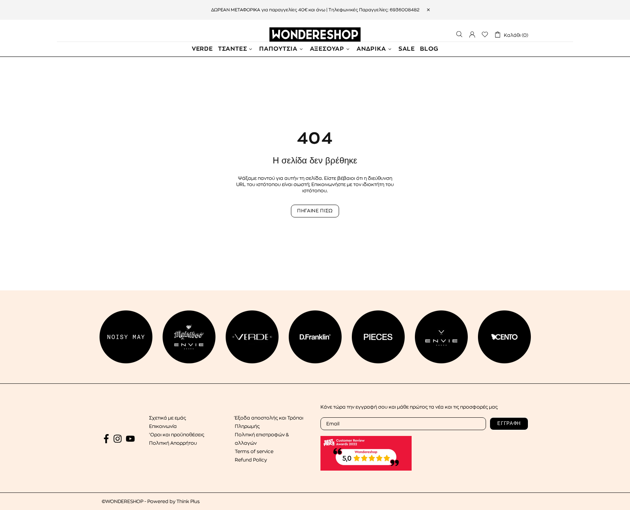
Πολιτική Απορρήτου (173, 443)
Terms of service (254, 451)
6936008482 (404, 10)
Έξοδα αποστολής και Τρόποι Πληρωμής (269, 422)
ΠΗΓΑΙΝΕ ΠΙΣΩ (315, 210)
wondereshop (315, 34)
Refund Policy (251, 459)
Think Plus (188, 501)
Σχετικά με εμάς (167, 418)
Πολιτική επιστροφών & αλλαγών (262, 438)
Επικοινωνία (163, 426)
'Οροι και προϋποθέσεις (176, 434)
